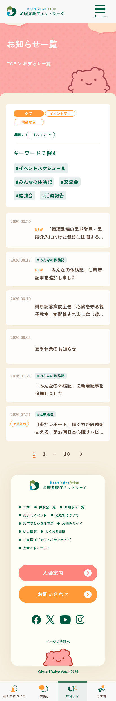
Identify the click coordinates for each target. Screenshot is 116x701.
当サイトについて (36, 547)
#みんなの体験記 (34, 181)
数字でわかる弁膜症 (38, 523)
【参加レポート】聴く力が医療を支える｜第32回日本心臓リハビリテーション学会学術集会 (69, 428)
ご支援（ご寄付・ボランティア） (48, 539)
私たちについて (67, 515)
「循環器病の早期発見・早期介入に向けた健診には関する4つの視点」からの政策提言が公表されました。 (69, 233)
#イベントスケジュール (41, 168)
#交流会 (69, 181)
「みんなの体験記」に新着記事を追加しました (68, 273)
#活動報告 (53, 195)
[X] (50, 619)
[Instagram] (80, 619)
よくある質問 (55, 531)
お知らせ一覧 (74, 507)
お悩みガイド (72, 523)
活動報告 (29, 122)
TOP (11, 63)
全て (28, 113)
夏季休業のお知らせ (55, 348)
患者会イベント (35, 515)
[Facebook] (36, 619)
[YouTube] (65, 619)
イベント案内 (60, 113)
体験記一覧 (47, 507)
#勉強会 (24, 195)
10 (67, 453)
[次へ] (80, 454)
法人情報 (30, 531)
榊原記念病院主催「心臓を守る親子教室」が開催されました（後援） (69, 310)
